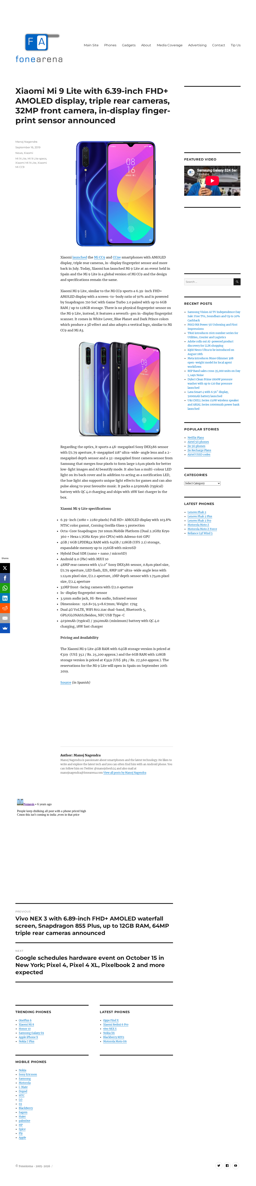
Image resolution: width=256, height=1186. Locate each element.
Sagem (23, 1112)
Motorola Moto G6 (115, 1041)
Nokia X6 (109, 1033)
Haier (22, 1116)
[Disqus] (94, 847)
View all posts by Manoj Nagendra (124, 772)
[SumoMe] (5, 628)
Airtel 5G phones (198, 442)
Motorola (25, 1083)
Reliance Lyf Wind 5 (200, 533)
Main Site (91, 45)
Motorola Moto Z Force (202, 529)
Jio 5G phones (196, 446)
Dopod (23, 1091)
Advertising (197, 45)
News (19, 152)
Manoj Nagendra (26, 141)
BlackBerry (26, 1108)
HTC (21, 1095)
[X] (5, 568)
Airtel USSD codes (199, 454)
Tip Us (236, 45)
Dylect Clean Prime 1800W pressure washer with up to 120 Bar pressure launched (210, 384)
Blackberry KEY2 (113, 1037)
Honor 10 (25, 1029)
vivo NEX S (110, 1029)
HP (21, 1125)
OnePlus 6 (25, 1020)
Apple (22, 1137)
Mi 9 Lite (20, 158)
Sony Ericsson (28, 1074)
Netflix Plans (196, 437)
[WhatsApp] (5, 588)
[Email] (5, 618)
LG (20, 1099)
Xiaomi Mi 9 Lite (25, 162)
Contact (218, 45)
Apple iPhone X (28, 1037)
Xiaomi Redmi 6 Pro (115, 1024)
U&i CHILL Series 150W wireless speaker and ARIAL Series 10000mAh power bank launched (213, 405)
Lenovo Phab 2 (197, 512)
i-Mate (23, 1087)
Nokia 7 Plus (26, 1041)
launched (79, 257)
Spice (22, 1129)
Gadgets (129, 45)
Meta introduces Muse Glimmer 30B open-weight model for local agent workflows (210, 362)
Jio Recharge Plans (199, 450)
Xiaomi (28, 152)
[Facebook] (5, 578)
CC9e (117, 257)
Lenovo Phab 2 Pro (199, 520)
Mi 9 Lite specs (37, 158)
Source (65, 682)
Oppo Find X (111, 1020)
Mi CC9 (99, 257)
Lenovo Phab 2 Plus (200, 516)
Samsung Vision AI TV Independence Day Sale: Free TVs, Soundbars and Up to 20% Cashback (214, 316)
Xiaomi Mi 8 (26, 1024)
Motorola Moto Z (198, 525)
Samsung (25, 1078)
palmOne (24, 1120)
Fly (21, 1133)
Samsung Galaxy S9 (31, 1033)
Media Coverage (170, 45)
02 (20, 1104)
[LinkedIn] (5, 598)
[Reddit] (5, 608)
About (146, 45)
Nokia (22, 1070)
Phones (110, 45)
